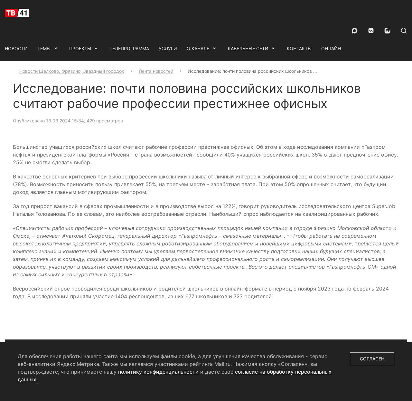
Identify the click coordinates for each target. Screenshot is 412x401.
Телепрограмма (129, 48)
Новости (16, 48)
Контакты (299, 48)
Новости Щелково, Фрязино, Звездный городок (71, 71)
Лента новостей (156, 71)
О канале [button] (198, 48)
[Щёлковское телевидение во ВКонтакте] (371, 30)
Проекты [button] (80, 48)
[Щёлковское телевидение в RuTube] (387, 30)
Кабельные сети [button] (248, 48)
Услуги (168, 48)
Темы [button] (44, 48)
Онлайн (331, 48)
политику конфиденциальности (158, 371)
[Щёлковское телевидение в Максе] (354, 30)
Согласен (372, 358)
